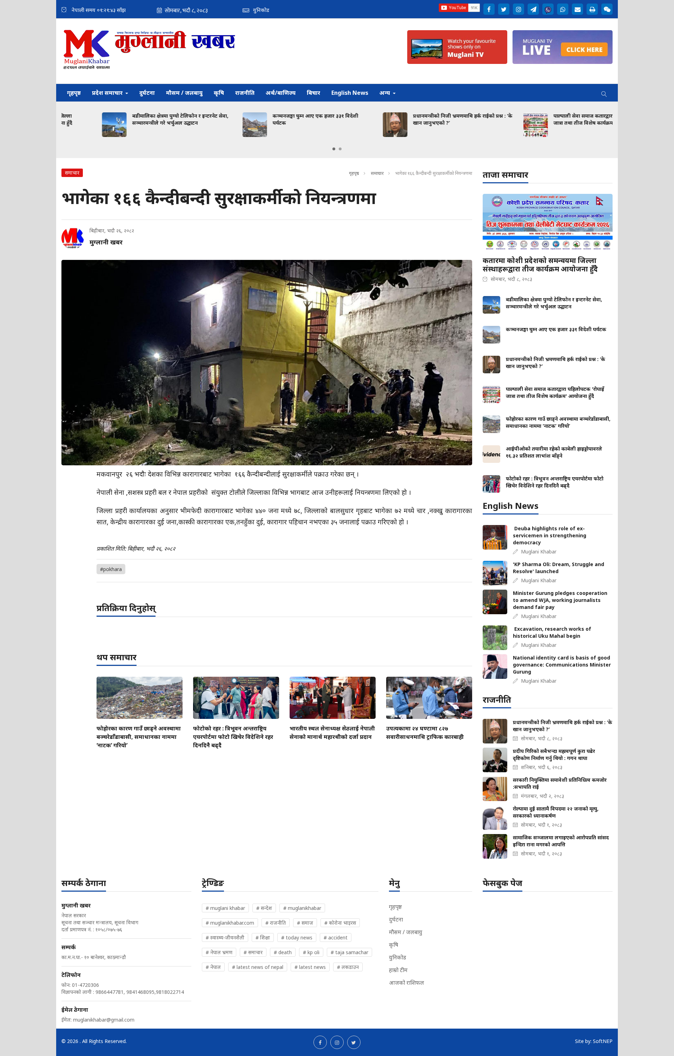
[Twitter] (503, 9)
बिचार (313, 93)
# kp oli (311, 952)
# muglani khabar (225, 908)
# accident (336, 937)
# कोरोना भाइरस (340, 922)
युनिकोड (397, 957)
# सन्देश (264, 908)
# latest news (310, 967)
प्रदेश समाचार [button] (108, 93)
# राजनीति (275, 922)
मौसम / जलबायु (184, 93)
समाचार (377, 173)
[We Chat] (607, 9)
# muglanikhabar (302, 908)
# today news (296, 937)
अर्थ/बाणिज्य (281, 93)
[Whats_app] (562, 9)
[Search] (604, 92)
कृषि (219, 93)
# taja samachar (349, 952)
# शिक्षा (263, 937)
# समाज (305, 922)
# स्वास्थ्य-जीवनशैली (225, 937)
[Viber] (548, 9)
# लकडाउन (348, 967)
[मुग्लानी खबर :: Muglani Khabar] (149, 51)
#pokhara (111, 569)
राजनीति (245, 93)
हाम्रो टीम (398, 970)
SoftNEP (603, 1041)
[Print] (592, 9)
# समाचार (253, 952)
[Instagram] (518, 9)
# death (283, 952)
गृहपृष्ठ (74, 93)
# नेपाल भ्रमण (219, 952)
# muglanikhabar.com (230, 922)
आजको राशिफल (406, 982)
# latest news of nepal (257, 967)
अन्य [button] (385, 93)
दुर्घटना (147, 93)
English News (349, 93)
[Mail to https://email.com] (577, 9)
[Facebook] (489, 9)
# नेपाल (213, 967)
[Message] (533, 9)
